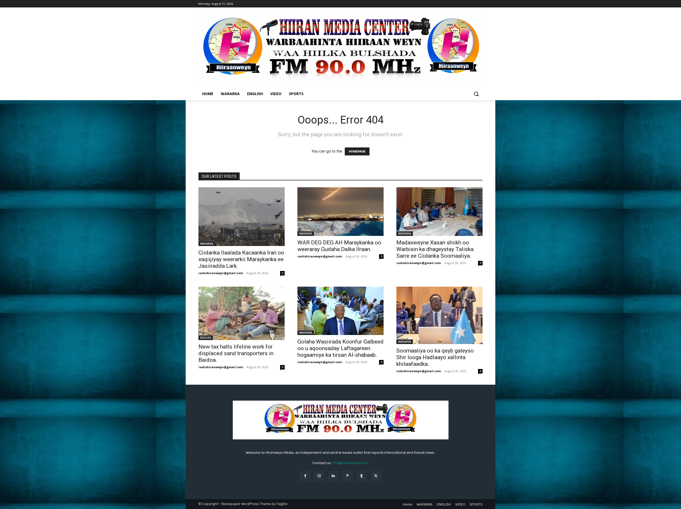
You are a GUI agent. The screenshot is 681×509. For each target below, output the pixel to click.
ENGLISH (205, 338)
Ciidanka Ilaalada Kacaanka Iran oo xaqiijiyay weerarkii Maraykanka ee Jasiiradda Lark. (241, 259)
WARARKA (206, 243)
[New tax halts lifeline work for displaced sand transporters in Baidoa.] (241, 313)
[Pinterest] (347, 476)
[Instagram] (319, 476)
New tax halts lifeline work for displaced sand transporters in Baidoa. (235, 353)
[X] (376, 476)
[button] (476, 93)
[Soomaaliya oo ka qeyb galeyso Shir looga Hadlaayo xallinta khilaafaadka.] (439, 315)
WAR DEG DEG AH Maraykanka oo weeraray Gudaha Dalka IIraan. (339, 245)
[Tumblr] (361, 476)
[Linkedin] (333, 476)
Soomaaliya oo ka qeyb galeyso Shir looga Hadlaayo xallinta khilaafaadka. (435, 357)
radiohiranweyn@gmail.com (220, 273)
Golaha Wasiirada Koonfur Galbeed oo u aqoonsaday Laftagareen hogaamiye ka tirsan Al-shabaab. (340, 348)
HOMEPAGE (357, 151)
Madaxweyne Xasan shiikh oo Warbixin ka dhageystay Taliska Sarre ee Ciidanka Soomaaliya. (435, 249)
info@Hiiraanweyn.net (350, 463)
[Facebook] (305, 476)
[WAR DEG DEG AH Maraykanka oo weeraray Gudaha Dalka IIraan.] (340, 211)
